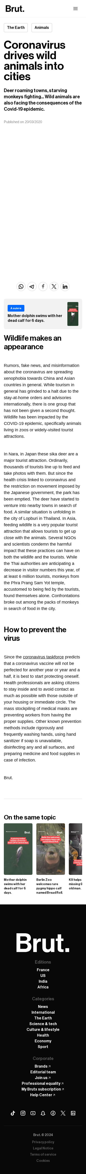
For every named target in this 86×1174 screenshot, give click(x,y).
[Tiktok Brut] (13, 1113)
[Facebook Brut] (53, 1113)
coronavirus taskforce (43, 657)
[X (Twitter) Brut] (63, 1113)
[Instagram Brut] (23, 1113)
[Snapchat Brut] (43, 1113)
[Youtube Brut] (33, 1113)
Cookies (43, 1161)
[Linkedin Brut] (73, 1113)
